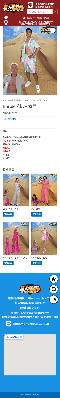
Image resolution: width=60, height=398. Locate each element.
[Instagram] (53, 299)
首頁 (4, 100)
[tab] (30, 130)
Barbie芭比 (26, 100)
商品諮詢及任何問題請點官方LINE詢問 (31, 324)
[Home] (53, 279)
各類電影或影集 (14, 100)
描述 (5, 131)
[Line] (53, 289)
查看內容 (8, 214)
